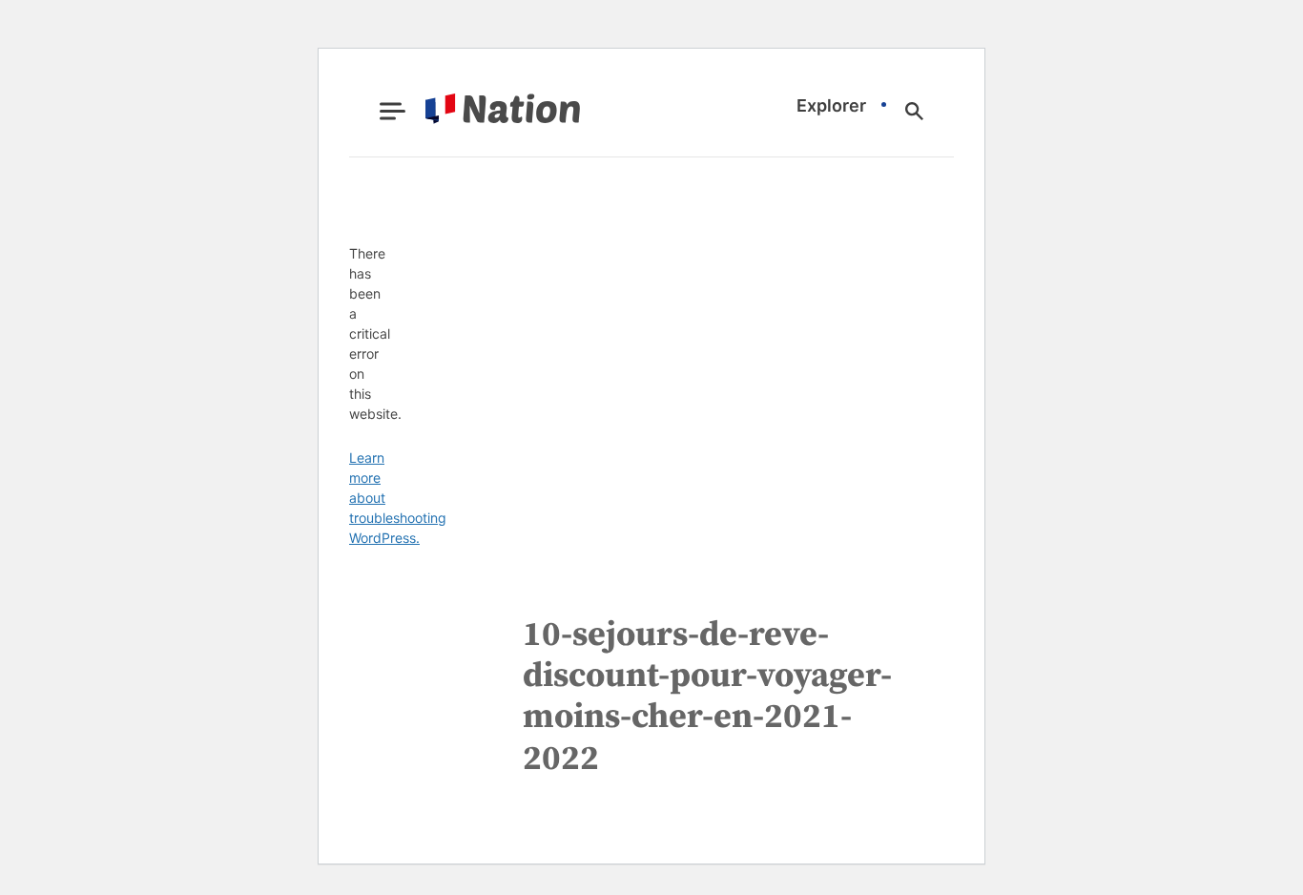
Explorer (831, 105)
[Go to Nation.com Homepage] (480, 111)
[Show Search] (914, 111)
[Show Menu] (392, 111)
